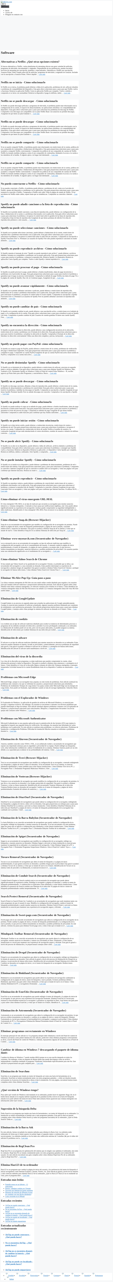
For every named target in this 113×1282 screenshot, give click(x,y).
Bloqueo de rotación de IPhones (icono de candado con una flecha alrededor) (18, 1193)
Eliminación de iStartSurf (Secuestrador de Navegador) (32, 797)
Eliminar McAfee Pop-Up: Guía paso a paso (26, 577)
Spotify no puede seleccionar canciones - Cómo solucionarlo (34, 227)
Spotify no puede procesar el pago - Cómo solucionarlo (32, 267)
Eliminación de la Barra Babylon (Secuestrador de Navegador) (36, 817)
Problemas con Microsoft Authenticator (23, 718)
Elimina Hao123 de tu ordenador (19, 1164)
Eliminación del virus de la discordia (21, 656)
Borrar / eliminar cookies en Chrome (18, 1188)
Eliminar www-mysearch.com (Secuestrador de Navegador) (34, 538)
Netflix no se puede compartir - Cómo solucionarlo (29, 142)
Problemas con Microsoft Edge (18, 677)
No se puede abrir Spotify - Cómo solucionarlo (27, 441)
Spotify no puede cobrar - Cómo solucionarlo (26, 402)
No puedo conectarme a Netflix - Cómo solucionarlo (30, 183)
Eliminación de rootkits (14, 619)
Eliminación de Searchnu (15, 1071)
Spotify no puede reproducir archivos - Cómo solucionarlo (34, 248)
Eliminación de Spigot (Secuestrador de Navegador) (30, 836)
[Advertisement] (56, 32)
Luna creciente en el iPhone (15, 1196)
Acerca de (8, 12)
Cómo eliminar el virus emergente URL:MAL (27, 499)
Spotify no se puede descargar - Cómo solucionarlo (29, 381)
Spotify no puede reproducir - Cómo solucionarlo (28, 478)
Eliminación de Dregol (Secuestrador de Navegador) (30, 952)
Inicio (7, 10)
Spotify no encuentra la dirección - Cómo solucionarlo (31, 325)
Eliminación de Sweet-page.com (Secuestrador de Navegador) (36, 915)
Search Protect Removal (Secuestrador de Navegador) (31, 896)
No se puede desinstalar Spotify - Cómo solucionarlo (30, 362)
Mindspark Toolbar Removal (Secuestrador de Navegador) (34, 933)
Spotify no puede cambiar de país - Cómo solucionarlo (31, 306)
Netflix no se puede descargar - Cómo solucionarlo (29, 101)
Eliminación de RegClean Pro (18, 1146)
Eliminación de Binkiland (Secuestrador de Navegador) (32, 973)
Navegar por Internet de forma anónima (19, 1190)
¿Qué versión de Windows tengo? (20, 1090)
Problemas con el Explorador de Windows (25, 697)
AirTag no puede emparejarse (15, 1221)
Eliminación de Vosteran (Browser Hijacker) (26, 776)
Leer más (42, 74)
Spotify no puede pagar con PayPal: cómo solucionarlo (32, 343)
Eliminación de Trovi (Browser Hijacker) (24, 757)
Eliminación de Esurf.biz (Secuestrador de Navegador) (32, 991)
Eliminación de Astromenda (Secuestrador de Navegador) (33, 1010)
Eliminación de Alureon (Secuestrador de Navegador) (31, 739)
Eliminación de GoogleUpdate (18, 598)
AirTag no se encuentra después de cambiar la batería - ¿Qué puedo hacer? (18, 1214)
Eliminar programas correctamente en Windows (28, 1031)
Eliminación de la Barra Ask (17, 1127)
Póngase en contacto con (14, 14)
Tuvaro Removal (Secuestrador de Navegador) (27, 857)
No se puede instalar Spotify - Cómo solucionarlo (28, 459)
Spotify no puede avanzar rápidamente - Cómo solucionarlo (34, 285)
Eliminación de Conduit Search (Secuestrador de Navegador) (35, 875)
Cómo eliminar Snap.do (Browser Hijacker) (26, 519)
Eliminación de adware (14, 637)
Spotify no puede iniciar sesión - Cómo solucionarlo (30, 420)
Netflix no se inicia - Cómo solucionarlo (23, 82)
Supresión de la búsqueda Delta (18, 1108)
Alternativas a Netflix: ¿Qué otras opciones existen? (30, 61)
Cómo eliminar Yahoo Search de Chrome (24, 559)
